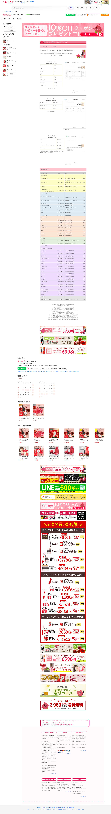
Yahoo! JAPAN (84, 5)
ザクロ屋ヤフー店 (6, 11)
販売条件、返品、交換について (45, 371)
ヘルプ (107, 5)
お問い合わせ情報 (63, 371)
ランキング (11, 18)
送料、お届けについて (32, 371)
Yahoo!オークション (61, 807)
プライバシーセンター (41, 809)
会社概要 (38, 14)
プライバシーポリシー (74, 371)
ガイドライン (54, 809)
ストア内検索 (105, 14)
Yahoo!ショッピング (42, 807)
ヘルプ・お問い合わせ (71, 809)
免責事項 (60, 809)
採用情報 (64, 809)
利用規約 (49, 809)
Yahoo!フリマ (70, 807)
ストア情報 (55, 371)
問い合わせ (19, 18)
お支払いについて (22, 371)
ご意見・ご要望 (80, 809)
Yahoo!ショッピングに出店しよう (97, 5)
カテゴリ (4, 18)
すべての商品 (7, 44)
